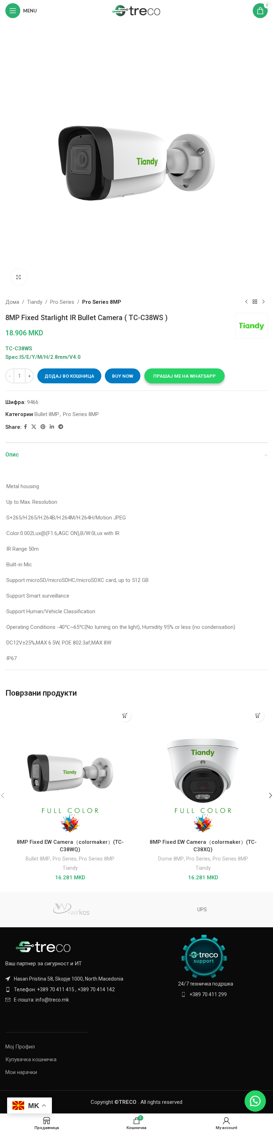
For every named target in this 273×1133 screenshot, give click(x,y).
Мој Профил (20, 1046)
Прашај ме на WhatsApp (184, 376)
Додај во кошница (69, 376)
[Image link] (44, 946)
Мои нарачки (21, 1072)
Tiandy (34, 302)
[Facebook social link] (25, 427)
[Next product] (263, 302)
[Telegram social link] (60, 427)
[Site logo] (136, 10)
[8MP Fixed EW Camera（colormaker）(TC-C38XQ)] (203, 770)
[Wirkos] (70, 909)
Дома (12, 302)
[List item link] (69, 989)
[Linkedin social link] (52, 427)
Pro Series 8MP (101, 302)
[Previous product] (246, 302)
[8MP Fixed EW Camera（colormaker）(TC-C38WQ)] (70, 770)
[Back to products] (255, 302)
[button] (184, 375)
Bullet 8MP (46, 414)
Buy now (122, 376)
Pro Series (62, 302)
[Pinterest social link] (43, 427)
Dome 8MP (171, 859)
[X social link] (33, 427)
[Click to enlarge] (19, 277)
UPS (202, 909)
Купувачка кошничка (31, 1059)
